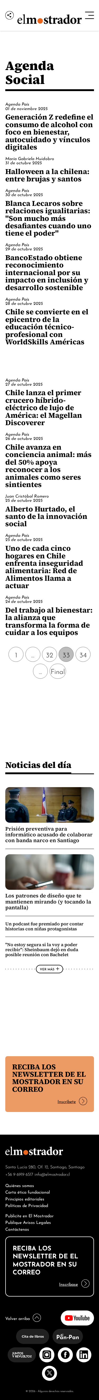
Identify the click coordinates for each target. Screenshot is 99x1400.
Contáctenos (17, 1229)
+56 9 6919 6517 (19, 1174)
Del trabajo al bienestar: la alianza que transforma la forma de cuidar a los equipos (49, 621)
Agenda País (17, 104)
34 (83, 654)
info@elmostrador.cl (52, 1174)
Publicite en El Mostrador (29, 1215)
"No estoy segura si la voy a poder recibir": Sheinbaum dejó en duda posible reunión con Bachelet (41, 949)
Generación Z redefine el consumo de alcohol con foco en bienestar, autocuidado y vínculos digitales (49, 132)
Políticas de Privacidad (26, 1205)
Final (58, 671)
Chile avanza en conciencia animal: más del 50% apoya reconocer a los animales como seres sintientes (48, 465)
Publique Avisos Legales (28, 1222)
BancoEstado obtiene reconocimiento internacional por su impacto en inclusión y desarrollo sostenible (46, 272)
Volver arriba (17, 1318)
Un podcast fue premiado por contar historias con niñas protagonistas (44, 926)
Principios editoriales (24, 1198)
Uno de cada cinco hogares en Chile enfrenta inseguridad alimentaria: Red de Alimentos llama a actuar (44, 566)
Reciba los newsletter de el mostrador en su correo (49, 1078)
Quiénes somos (19, 1185)
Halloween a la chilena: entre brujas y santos (47, 175)
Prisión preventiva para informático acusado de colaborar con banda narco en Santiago (49, 834)
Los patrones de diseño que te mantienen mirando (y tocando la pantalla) (48, 901)
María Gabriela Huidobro (29, 158)
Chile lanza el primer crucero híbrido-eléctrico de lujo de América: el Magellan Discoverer (43, 408)
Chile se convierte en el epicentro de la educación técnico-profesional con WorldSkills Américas (46, 327)
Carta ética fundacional (27, 1192)
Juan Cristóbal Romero (27, 496)
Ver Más (47, 968)
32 (49, 654)
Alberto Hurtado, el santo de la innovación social (46, 516)
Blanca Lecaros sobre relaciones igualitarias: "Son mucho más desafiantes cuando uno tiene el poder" (48, 218)
